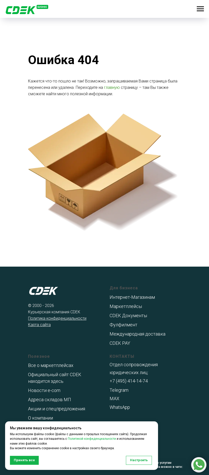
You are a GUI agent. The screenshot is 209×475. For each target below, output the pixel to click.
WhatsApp (120, 407)
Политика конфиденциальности (57, 318)
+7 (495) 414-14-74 (129, 381)
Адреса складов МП (49, 399)
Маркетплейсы (126, 306)
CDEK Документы (128, 315)
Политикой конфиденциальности (92, 439)
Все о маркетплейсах (50, 365)
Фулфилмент (123, 324)
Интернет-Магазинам (132, 297)
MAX (114, 398)
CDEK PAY (120, 343)
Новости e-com (44, 390)
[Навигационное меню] (200, 8)
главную (112, 87)
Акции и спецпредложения (56, 408)
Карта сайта (39, 324)
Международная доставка (137, 334)
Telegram (119, 390)
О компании (40, 418)
